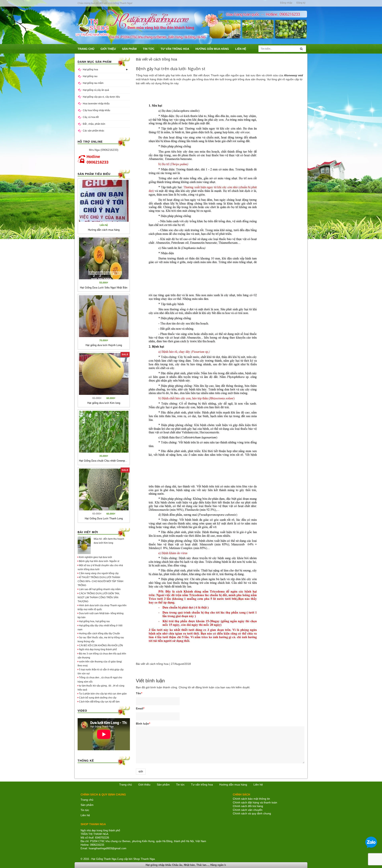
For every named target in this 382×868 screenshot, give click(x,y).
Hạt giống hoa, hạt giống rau (94, 621)
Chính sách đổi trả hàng (248, 806)
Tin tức (85, 810)
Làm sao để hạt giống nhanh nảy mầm (99, 589)
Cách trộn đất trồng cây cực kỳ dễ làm (99, 701)
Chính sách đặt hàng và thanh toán (255, 802)
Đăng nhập (286, 2)
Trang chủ (87, 799)
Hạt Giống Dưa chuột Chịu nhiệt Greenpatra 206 (106, 460)
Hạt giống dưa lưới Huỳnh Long (104, 345)
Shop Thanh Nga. (144, 858)
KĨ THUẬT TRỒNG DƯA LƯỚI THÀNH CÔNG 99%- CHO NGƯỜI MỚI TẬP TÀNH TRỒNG (100, 581)
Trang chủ (125, 784)
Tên (139, 693)
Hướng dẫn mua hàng (233, 784)
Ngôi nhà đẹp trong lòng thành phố (97, 649)
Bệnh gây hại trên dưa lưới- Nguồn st (98, 561)
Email (140, 708)
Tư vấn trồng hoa (202, 784)
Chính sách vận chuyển (247, 809)
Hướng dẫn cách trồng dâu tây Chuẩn (99, 633)
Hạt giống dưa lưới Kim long (103, 402)
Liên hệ (258, 784)
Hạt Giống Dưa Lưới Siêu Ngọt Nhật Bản (103, 287)
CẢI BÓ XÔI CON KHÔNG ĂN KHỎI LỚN (100, 645)
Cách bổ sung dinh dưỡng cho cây (97, 697)
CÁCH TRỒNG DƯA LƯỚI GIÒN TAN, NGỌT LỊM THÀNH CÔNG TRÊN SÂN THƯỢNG (99, 597)
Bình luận (143, 723)
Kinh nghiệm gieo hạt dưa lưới (95, 557)
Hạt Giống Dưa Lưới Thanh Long (104, 518)
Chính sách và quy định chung (252, 813)
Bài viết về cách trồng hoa (152, 663)
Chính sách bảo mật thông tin (251, 798)
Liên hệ (85, 815)
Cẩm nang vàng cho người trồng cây (98, 573)
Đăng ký (300, 2)
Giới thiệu (144, 784)
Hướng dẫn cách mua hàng (104, 229)
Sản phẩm (87, 804)
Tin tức (180, 784)
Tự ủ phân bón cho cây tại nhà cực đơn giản (102, 693)
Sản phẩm (163, 784)
